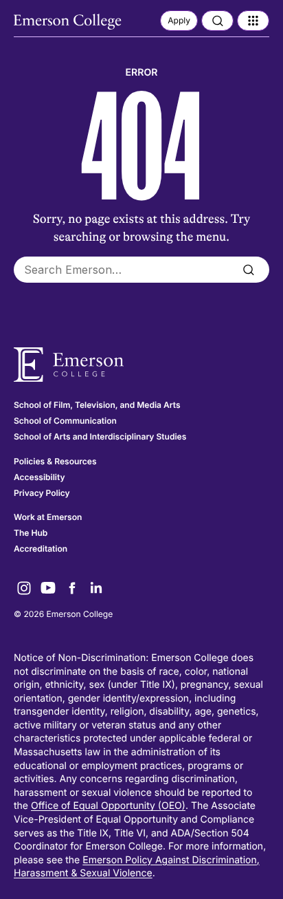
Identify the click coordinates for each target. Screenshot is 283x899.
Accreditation (40, 548)
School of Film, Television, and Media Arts (97, 405)
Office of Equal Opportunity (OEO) (108, 806)
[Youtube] (48, 588)
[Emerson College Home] (69, 22)
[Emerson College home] (141, 364)
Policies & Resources (55, 461)
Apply (179, 20)
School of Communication (65, 420)
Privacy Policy (42, 493)
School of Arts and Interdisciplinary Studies (100, 436)
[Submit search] (248, 269)
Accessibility (39, 477)
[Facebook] (72, 588)
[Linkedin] (96, 588)
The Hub (30, 533)
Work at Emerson (48, 517)
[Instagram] (24, 588)
